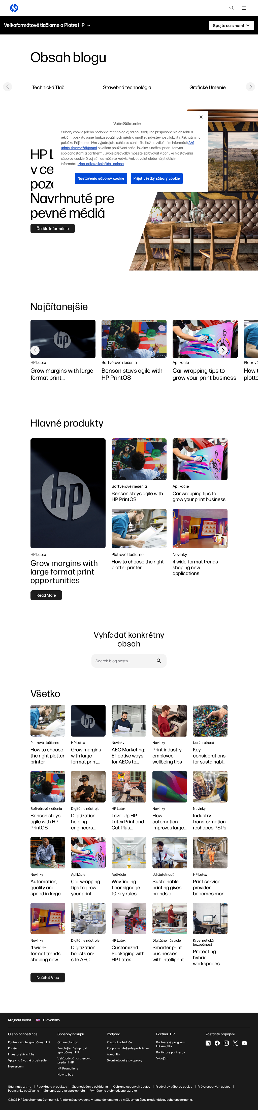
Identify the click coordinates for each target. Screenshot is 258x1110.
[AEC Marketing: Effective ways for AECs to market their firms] (129, 721)
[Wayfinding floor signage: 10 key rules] (129, 852)
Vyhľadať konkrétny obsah (129, 639)
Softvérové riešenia (119, 362)
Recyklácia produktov (52, 1086)
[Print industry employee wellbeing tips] (169, 721)
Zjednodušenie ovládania (90, 1086)
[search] (232, 8)
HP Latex (38, 362)
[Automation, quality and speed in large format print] (47, 852)
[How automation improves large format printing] (169, 786)
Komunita (113, 1054)
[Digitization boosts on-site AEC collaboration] (88, 918)
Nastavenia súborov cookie (101, 178)
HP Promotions (67, 1068)
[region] (130, 151)
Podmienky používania (23, 1090)
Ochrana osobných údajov (131, 1086)
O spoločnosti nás (23, 1034)
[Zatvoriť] (201, 117)
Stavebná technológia (127, 87)
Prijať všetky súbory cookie (157, 178)
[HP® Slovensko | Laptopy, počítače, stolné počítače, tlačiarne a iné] (14, 8)
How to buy (65, 1074)
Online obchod (67, 1042)
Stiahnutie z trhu (19, 1086)
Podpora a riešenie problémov (128, 1048)
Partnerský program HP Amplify (170, 1044)
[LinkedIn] (208, 1043)
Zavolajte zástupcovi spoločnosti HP (72, 1050)
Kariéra (13, 1048)
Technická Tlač (48, 87)
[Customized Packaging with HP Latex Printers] (129, 918)
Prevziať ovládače (119, 1042)
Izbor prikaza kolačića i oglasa (101, 164)
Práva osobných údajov (214, 1086)
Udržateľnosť (203, 743)
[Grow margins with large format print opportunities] (62, 339)
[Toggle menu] (89, 25)
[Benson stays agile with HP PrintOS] (134, 339)
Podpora (113, 1034)
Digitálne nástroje (85, 809)
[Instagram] (226, 1043)
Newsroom (15, 1066)
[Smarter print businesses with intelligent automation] (169, 918)
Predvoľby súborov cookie (173, 1086)
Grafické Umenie (207, 87)
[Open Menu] (244, 8)
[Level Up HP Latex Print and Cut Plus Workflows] (129, 786)
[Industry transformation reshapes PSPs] (210, 786)
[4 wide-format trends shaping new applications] (200, 528)
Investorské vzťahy (21, 1054)
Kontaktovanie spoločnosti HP (29, 1042)
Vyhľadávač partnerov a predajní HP (74, 1060)
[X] (235, 1043)
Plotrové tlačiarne (128, 554)
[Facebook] (217, 1043)
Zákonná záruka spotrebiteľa (64, 1090)
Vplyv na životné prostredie (27, 1060)
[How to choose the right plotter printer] (139, 528)
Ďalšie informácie (53, 228)
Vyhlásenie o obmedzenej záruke (113, 1090)
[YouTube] (244, 1043)
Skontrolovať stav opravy (124, 1060)
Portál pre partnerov (170, 1052)
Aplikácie (181, 362)
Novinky (180, 554)
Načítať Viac (48, 977)
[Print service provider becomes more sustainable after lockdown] (210, 852)
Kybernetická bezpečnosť (203, 942)
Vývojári (162, 1058)
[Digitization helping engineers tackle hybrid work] (88, 786)
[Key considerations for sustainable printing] (210, 721)
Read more (46, 595)
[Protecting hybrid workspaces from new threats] (210, 918)
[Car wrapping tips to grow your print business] (205, 339)
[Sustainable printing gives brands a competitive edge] (169, 852)
